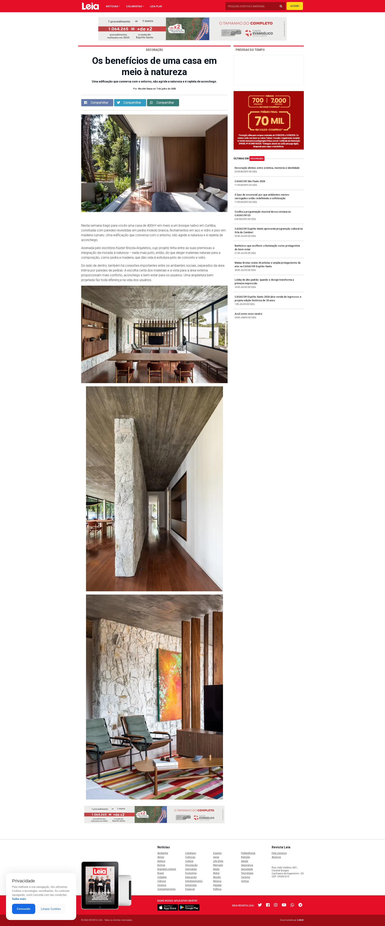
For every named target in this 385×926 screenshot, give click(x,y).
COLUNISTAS (134, 6)
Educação (191, 877)
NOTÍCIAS (112, 6)
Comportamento (166, 889)
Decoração (257, 159)
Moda (216, 869)
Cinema (161, 885)
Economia (191, 873)
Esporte (217, 853)
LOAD (300, 920)
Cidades (162, 877)
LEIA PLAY (156, 6)
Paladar (217, 885)
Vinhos (245, 881)
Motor (216, 873)
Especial (190, 889)
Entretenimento (194, 881)
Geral (216, 857)
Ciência (161, 881)
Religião (245, 857)
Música (217, 881)
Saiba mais (19, 898)
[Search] (281, 6)
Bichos (161, 865)
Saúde (244, 861)
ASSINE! (294, 6)
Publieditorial (248, 853)
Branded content (166, 869)
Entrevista (191, 885)
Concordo (23, 908)
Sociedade (247, 869)
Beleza (161, 861)
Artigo (160, 857)
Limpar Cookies (51, 908)
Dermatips (191, 869)
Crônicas (190, 857)
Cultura (189, 861)
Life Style (218, 861)
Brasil (160, 873)
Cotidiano (190, 853)
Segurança (247, 865)
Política (217, 889)
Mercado (218, 865)
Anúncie (276, 857)
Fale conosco (279, 853)
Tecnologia (247, 873)
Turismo (245, 877)
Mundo (217, 877)
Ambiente (162, 853)
